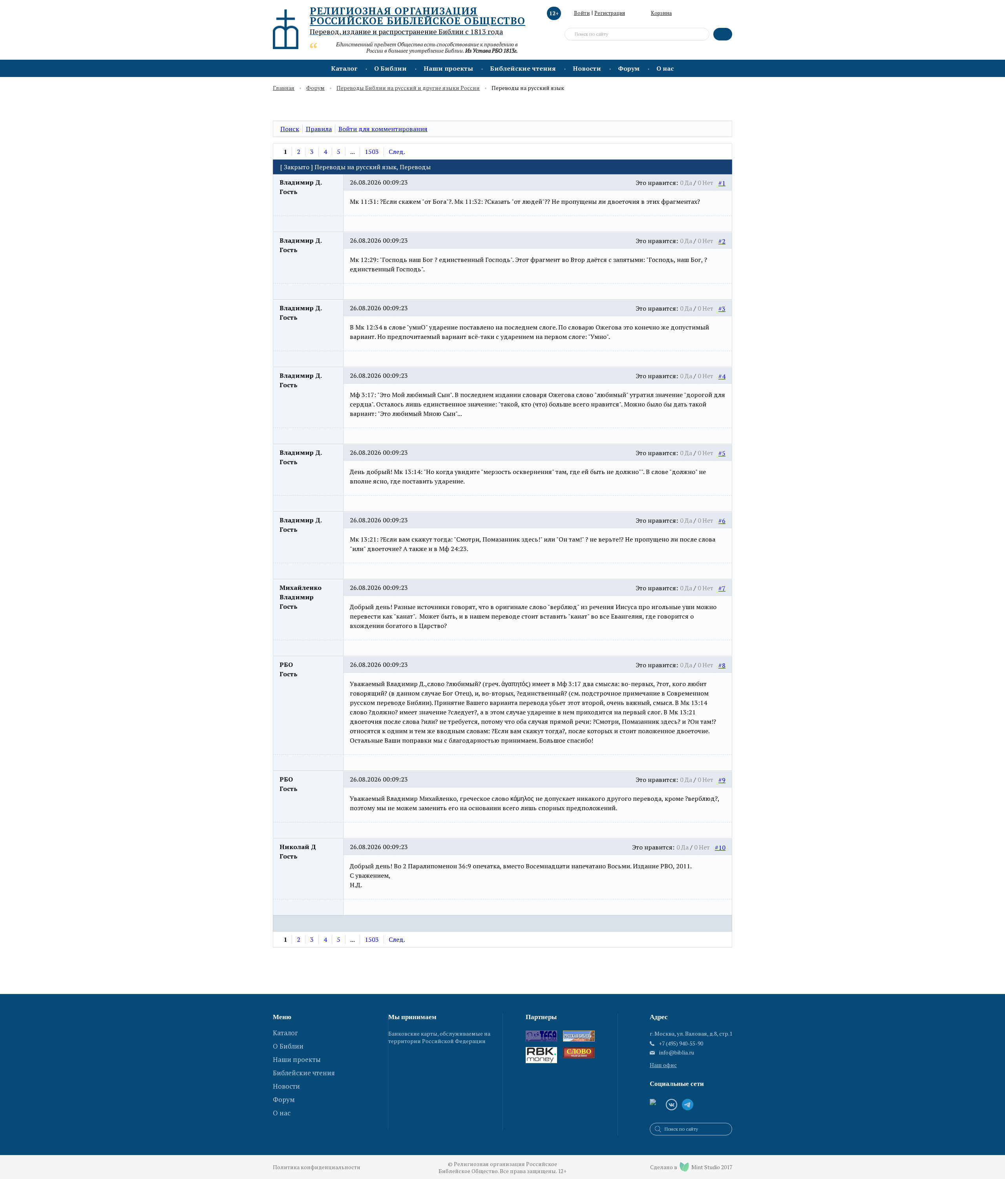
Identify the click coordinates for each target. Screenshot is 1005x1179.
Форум (629, 68)
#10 (720, 847)
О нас (665, 68)
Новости (587, 68)
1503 (372, 151)
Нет (707, 182)
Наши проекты (448, 68)
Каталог (344, 68)
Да (688, 182)
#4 (721, 376)
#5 (721, 453)
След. (397, 151)
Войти (582, 12)
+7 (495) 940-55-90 (681, 1043)
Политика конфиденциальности (316, 1167)
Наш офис (663, 1065)
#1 (721, 183)
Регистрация (609, 12)
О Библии (390, 68)
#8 (721, 665)
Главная (283, 88)
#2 (721, 241)
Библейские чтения (523, 68)
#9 (721, 780)
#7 (721, 588)
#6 (721, 520)
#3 (721, 308)
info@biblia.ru (676, 1052)
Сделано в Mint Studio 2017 (691, 1167)
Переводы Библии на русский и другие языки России (408, 88)
